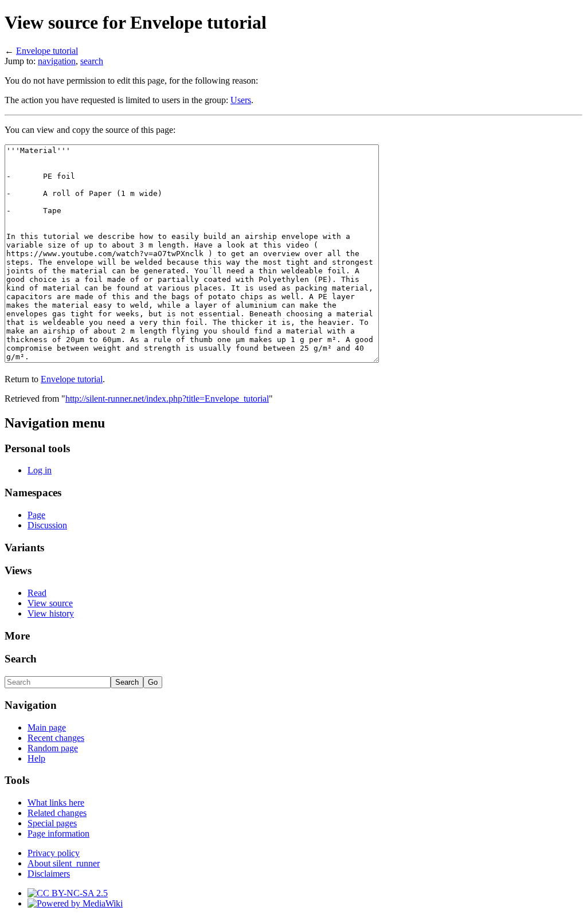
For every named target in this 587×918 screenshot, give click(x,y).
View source (50, 603)
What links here (56, 802)
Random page (53, 748)
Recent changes (56, 738)
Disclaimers (49, 873)
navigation (57, 61)
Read (37, 593)
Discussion (47, 525)
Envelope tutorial (47, 51)
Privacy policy (54, 853)
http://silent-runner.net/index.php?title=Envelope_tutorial (167, 398)
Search (21, 659)
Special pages (52, 823)
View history (51, 613)
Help (36, 758)
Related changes (57, 813)
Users (240, 100)
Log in (40, 470)
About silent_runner (64, 863)
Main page (47, 727)
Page (36, 515)
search (91, 61)
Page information (58, 833)
